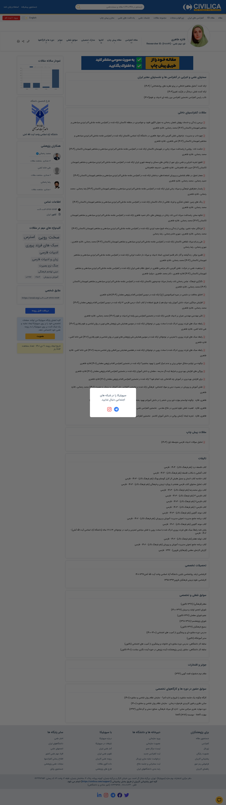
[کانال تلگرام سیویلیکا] (116, 409)
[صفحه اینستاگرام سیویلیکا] (109, 409)
